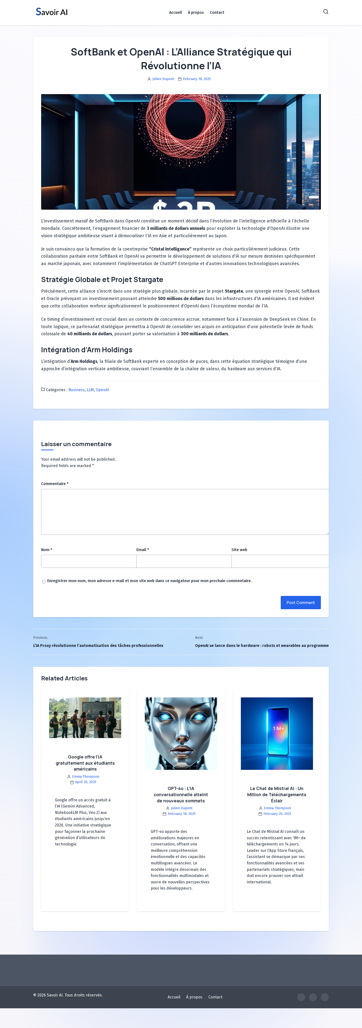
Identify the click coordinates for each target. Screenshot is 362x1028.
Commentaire (54, 483)
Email (142, 549)
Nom (46, 549)
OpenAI (102, 390)
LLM (90, 390)
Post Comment (301, 602)
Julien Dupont (163, 79)
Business (76, 390)
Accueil (175, 12)
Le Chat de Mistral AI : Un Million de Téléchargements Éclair (276, 794)
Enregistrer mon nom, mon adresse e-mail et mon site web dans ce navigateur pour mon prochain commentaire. (149, 580)
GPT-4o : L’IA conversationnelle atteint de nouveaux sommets (181, 794)
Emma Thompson (85, 777)
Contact (217, 12)
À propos (196, 12)
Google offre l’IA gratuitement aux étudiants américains (85, 763)
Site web (239, 549)
